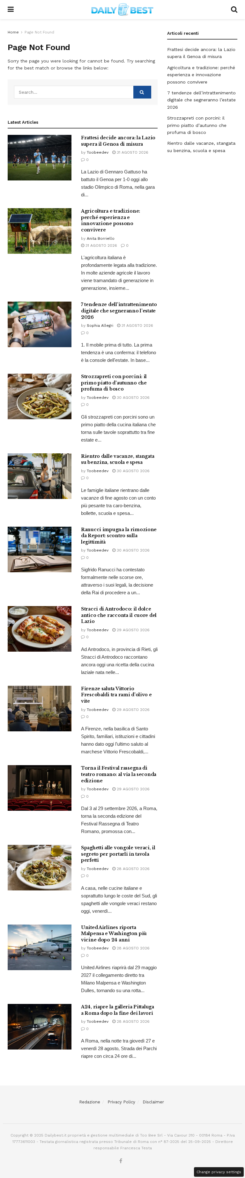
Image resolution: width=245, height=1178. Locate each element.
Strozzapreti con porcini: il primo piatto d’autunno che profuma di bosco (114, 383)
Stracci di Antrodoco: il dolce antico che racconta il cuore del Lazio (119, 615)
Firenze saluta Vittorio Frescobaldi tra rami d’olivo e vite (116, 695)
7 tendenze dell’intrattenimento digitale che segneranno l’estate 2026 (119, 311)
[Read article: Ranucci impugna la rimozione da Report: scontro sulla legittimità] (39, 549)
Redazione (89, 1102)
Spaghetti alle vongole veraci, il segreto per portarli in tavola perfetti (118, 854)
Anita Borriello (101, 238)
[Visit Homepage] (122, 9)
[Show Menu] (11, 9)
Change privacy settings (219, 1172)
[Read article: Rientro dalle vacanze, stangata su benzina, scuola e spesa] (39, 476)
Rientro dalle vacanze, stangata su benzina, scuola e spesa (117, 459)
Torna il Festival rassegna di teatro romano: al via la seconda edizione (118, 774)
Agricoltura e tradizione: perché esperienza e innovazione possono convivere (110, 220)
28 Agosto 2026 (132, 869)
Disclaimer (153, 1102)
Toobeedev (97, 152)
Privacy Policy (121, 1102)
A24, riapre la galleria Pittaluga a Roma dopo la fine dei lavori (117, 1010)
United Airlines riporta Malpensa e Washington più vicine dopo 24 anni (114, 934)
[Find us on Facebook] (120, 1161)
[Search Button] (234, 9)
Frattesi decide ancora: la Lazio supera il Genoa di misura (118, 141)
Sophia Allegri (100, 325)
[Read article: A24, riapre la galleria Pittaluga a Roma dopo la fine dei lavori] (39, 1027)
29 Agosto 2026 (132, 630)
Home (13, 32)
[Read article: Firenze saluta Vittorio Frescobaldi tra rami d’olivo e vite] (39, 708)
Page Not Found (39, 32)
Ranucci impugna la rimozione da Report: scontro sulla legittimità (119, 536)
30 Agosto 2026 (132, 397)
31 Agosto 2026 (131, 152)
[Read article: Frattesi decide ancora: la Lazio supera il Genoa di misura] (39, 157)
